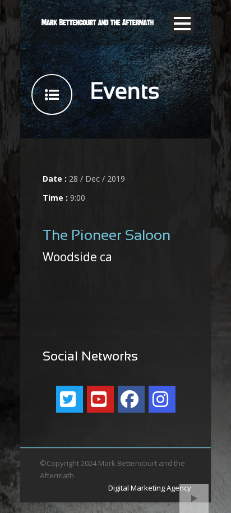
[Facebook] (131, 399)
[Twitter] (69, 399)
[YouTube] (100, 399)
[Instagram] (162, 399)
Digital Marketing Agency (149, 488)
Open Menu (182, 23)
